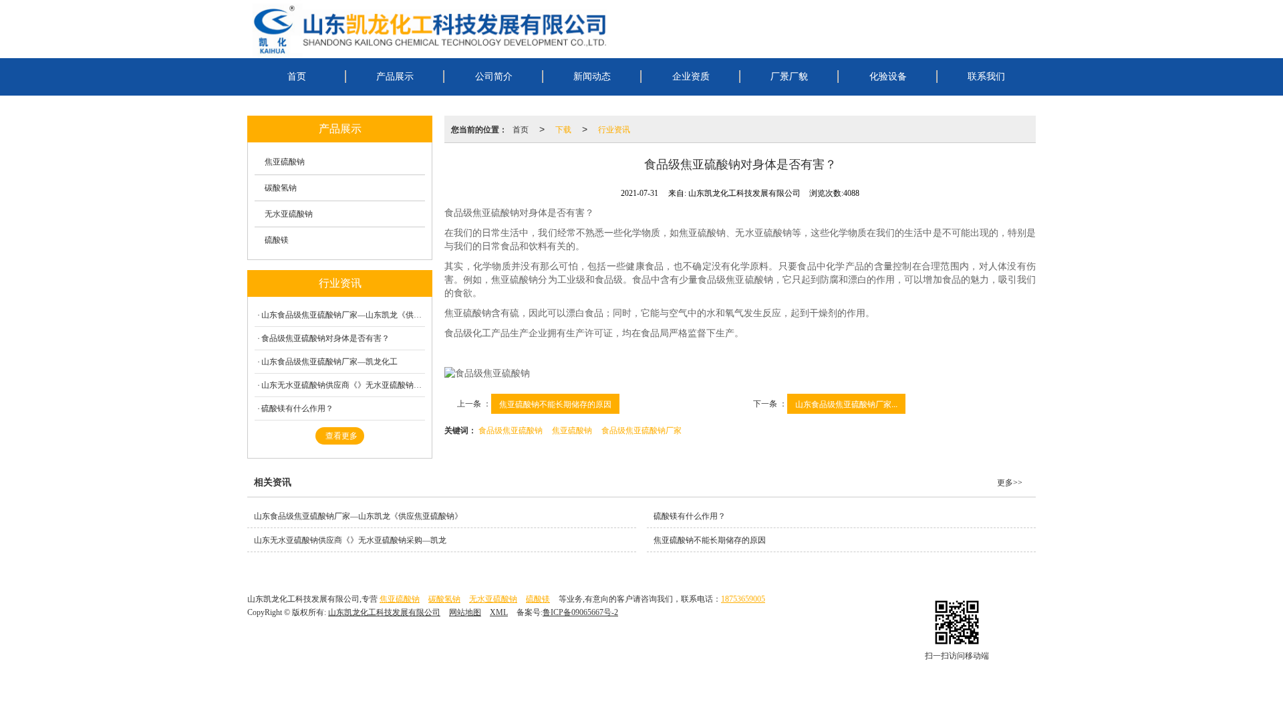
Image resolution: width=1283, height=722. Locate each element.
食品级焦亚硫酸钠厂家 (641, 429)
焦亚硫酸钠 (572, 429)
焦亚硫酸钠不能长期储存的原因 (555, 403)
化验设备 (888, 77)
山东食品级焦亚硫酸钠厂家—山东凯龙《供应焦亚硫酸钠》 (343, 315)
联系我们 (986, 77)
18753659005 (743, 599)
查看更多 (341, 436)
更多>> (1009, 482)
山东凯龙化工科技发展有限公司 (384, 612)
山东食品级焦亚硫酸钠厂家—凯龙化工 (329, 361)
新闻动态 (592, 77)
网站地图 (465, 612)
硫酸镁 (277, 240)
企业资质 (691, 77)
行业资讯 (614, 128)
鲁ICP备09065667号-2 (580, 612)
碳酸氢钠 (281, 188)
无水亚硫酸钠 (289, 214)
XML (499, 612)
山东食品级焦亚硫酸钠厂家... (846, 403)
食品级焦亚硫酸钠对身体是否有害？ (325, 338)
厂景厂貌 (789, 77)
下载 (563, 128)
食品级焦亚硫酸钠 (510, 429)
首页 (296, 77)
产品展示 (395, 77)
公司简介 (494, 77)
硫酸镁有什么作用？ (297, 408)
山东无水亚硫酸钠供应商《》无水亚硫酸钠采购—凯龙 (343, 385)
